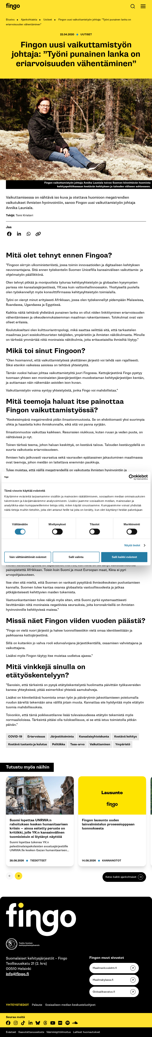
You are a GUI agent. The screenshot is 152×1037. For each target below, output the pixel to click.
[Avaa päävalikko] (143, 6)
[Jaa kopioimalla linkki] (38, 234)
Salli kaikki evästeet (124, 557)
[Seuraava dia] (18, 876)
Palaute (37, 1005)
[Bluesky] (38, 1023)
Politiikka (58, 744)
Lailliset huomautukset (86, 1032)
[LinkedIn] (30, 1023)
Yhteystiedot (17, 1005)
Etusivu (10, 19)
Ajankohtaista (29, 19)
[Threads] (45, 1023)
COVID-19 (15, 737)
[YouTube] (52, 1023)
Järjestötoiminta (62, 737)
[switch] (57, 532)
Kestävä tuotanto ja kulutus (27, 744)
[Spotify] (67, 1023)
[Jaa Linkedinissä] (19, 234)
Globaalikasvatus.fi (104, 992)
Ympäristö (122, 744)
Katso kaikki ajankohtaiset (120, 877)
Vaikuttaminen (100, 744)
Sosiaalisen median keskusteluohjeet (70, 1005)
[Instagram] (15, 1023)
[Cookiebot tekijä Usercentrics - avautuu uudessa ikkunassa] (131, 477)
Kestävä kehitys (125, 737)
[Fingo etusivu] (13, 6)
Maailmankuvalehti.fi (105, 968)
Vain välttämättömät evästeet (27, 557)
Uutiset (47, 19)
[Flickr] (60, 1023)
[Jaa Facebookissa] (9, 234)
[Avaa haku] (133, 6)
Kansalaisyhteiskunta (94, 737)
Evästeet (11, 1032)
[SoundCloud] (75, 1023)
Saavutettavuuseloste (31, 1032)
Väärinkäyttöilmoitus (58, 1032)
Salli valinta (76, 557)
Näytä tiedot (132, 545)
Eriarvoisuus (36, 737)
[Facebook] (8, 1023)
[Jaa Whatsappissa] (28, 234)
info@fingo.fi (17, 974)
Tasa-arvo (77, 744)
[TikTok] (23, 1023)
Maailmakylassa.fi (103, 980)
